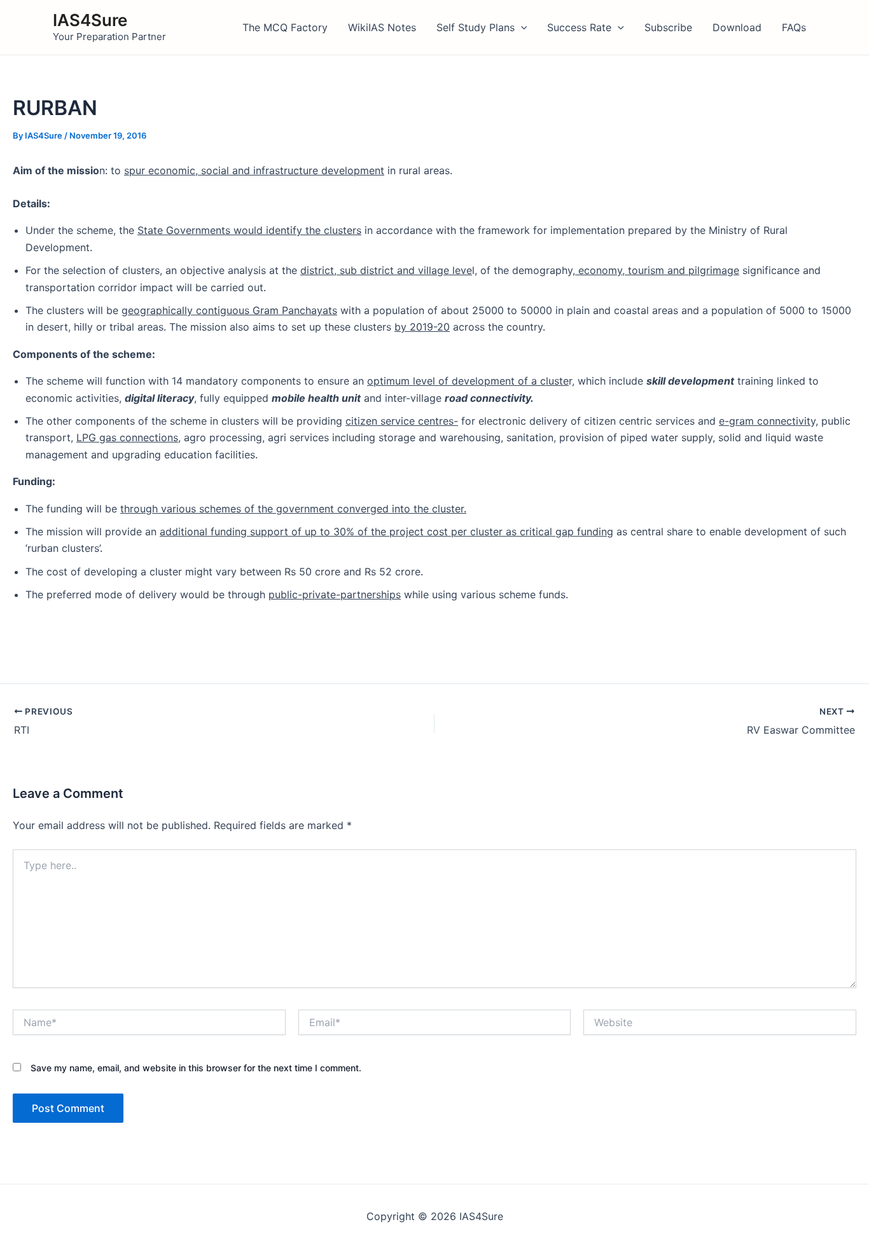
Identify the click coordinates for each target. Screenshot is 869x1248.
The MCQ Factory (285, 27)
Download (737, 27)
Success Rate (579, 27)
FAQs (794, 27)
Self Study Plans (475, 27)
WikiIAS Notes (382, 27)
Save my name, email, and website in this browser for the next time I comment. (196, 1067)
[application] (521, 27)
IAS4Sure (90, 20)
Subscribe (668, 27)
